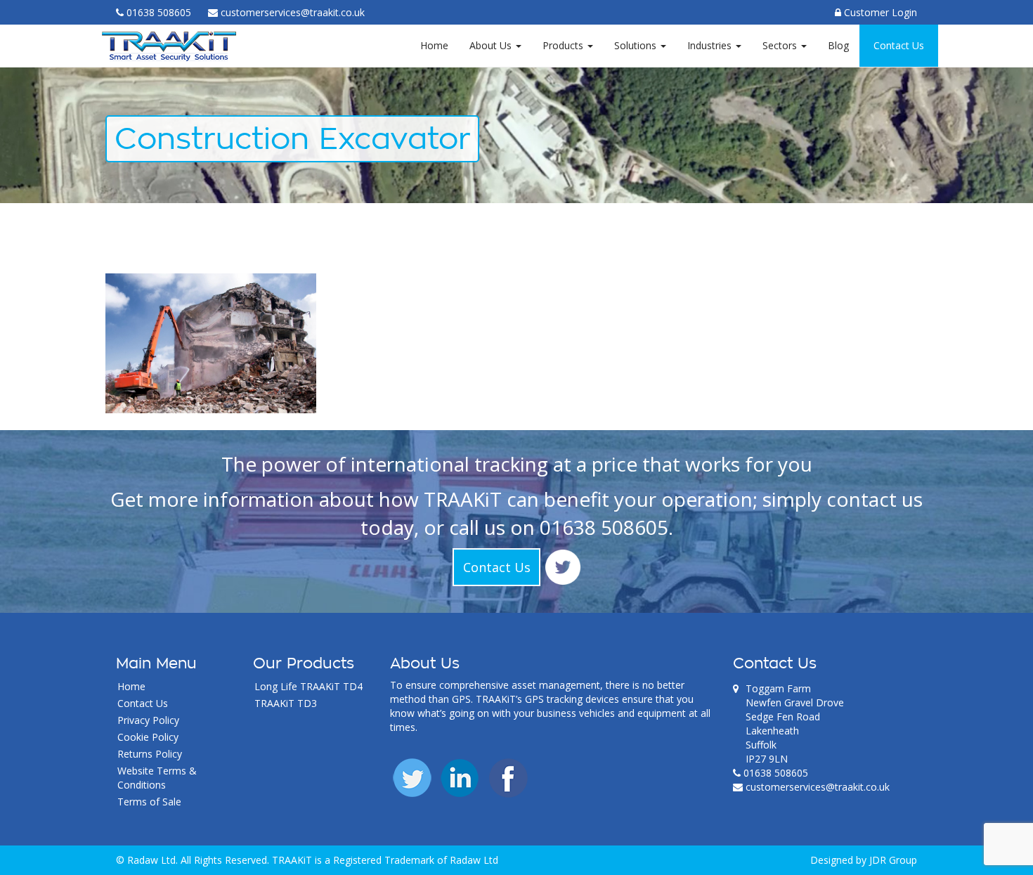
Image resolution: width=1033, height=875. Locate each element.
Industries (710, 45)
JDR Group (893, 860)
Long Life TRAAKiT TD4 (308, 686)
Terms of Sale (149, 801)
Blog (838, 45)
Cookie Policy (147, 737)
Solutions (636, 45)
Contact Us (898, 45)
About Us (491, 45)
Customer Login (879, 12)
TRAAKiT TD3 (285, 703)
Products (564, 45)
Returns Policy (149, 753)
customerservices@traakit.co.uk (818, 786)
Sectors (781, 45)
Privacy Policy (148, 720)
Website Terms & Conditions (157, 777)
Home (434, 45)
